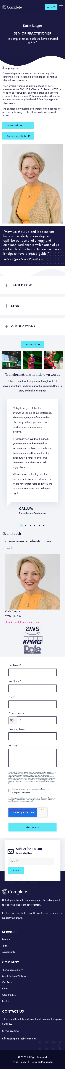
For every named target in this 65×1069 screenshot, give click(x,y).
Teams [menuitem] (5, 945)
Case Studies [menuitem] (9, 994)
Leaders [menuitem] (6, 939)
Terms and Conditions (42, 1062)
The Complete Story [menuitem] (12, 969)
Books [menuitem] (5, 1001)
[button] (32, 285)
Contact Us (51, 6)
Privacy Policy (19, 1062)
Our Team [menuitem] (7, 982)
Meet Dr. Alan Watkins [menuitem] (14, 976)
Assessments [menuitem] (8, 952)
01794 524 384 (10, 1031)
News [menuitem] (5, 988)
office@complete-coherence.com (22, 622)
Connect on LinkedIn (16, 135)
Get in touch (12, 125)
